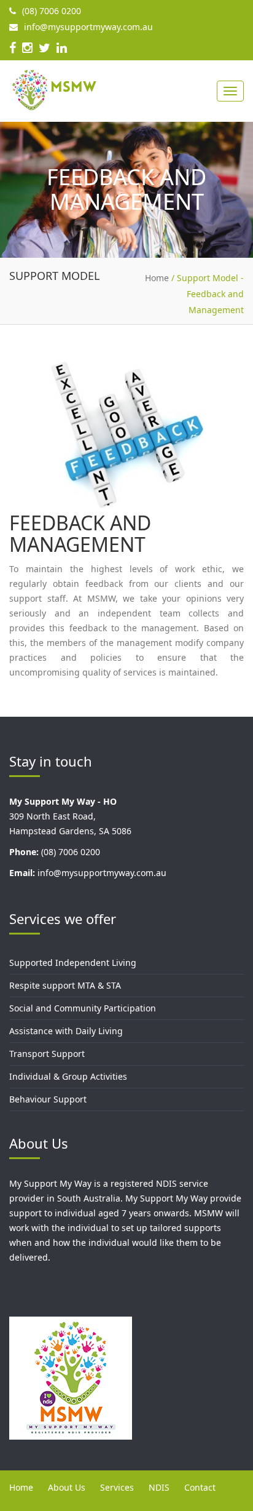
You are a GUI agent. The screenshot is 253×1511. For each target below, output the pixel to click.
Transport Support (47, 1053)
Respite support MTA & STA (65, 985)
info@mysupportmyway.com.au (88, 27)
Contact (200, 1487)
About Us (66, 1487)
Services (117, 1487)
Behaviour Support (48, 1099)
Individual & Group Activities (68, 1076)
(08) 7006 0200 (51, 11)
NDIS (159, 1487)
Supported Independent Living (72, 962)
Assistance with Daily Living (66, 1031)
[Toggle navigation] (230, 91)
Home (21, 1487)
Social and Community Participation (82, 1008)
